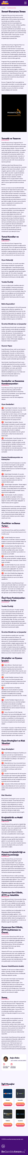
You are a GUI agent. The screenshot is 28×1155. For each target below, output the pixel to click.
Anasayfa (3, 7)
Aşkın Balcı (14, 1058)
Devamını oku (7, 1104)
